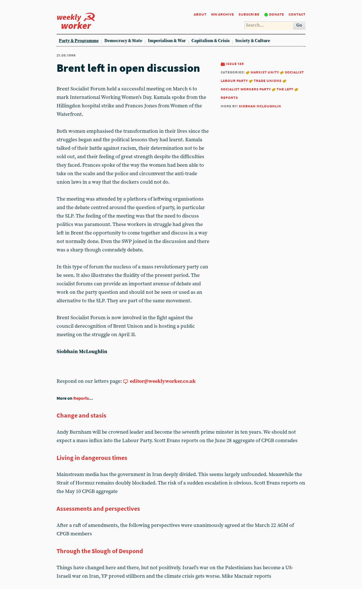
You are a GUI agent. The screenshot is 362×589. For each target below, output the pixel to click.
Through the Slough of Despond (100, 551)
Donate (276, 14)
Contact (296, 14)
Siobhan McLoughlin (260, 105)
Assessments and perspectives (98, 508)
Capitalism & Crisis (210, 41)
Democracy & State (123, 41)
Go (299, 25)
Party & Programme (79, 41)
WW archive (222, 14)
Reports (81, 398)
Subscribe (248, 14)
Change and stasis (81, 415)
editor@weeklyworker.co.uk (163, 381)
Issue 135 (235, 63)
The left (285, 89)
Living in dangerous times (92, 458)
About (200, 14)
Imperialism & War (167, 41)
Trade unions (267, 80)
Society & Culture (252, 41)
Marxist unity (265, 72)
